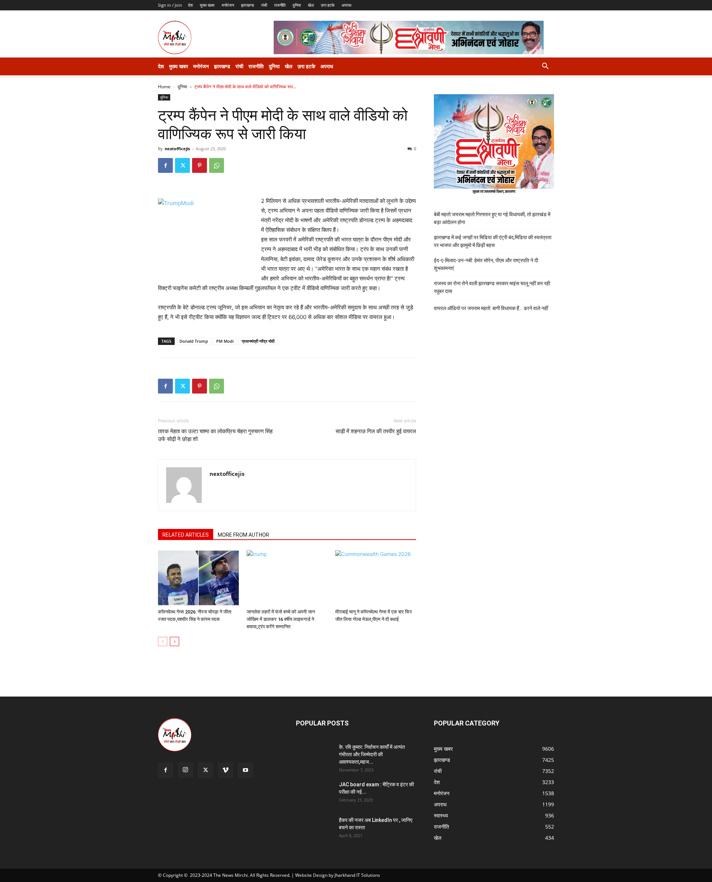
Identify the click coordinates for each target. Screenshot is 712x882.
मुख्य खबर (207, 5)
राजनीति (280, 5)
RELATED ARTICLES (185, 535)
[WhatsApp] (216, 165)
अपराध (347, 5)
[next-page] (174, 641)
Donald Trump (193, 341)
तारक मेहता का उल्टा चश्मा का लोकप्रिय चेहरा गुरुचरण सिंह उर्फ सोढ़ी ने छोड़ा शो (215, 435)
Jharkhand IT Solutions (357, 875)
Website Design (311, 875)
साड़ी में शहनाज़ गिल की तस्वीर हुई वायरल (376, 431)
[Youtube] (245, 770)
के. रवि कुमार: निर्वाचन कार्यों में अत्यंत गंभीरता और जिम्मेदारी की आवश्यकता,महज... (372, 754)
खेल (311, 5)
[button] (545, 66)
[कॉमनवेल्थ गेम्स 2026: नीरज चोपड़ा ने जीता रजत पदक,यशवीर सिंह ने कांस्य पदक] (198, 578)
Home (164, 86)
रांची (264, 5)
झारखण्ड (247, 5)
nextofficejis (177, 148)
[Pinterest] (199, 165)
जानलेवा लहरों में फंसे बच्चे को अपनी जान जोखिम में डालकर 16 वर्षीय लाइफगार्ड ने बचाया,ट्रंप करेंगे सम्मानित (281, 619)
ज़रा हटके (327, 5)
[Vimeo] (225, 770)
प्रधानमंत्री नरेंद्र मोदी (258, 341)
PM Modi (225, 341)
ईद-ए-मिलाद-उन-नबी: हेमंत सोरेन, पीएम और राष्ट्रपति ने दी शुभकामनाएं (486, 264)
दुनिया (297, 5)
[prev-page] (162, 641)
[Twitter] (182, 165)
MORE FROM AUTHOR (243, 535)
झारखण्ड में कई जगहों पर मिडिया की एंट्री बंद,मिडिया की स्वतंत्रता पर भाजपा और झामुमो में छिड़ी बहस (492, 241)
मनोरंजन (228, 5)
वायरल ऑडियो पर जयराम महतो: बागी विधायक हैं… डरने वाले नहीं (491, 308)
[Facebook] (165, 165)
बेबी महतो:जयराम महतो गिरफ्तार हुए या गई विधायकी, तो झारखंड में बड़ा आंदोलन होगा (492, 218)
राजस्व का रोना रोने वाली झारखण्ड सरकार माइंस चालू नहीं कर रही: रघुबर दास (492, 287)
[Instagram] (185, 770)
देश (190, 5)
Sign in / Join (170, 5)
